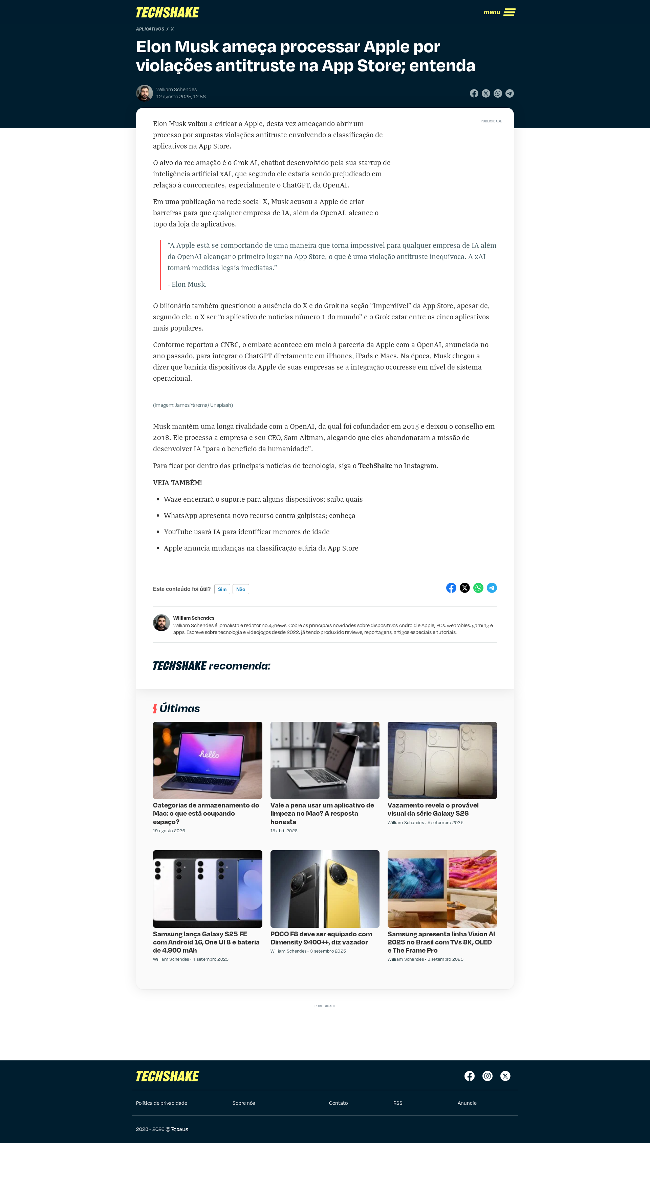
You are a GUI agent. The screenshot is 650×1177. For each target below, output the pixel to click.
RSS (398, 1102)
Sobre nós (244, 1102)
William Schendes (194, 618)
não (240, 589)
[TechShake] (168, 12)
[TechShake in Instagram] (487, 1076)
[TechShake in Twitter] (505, 1076)
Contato (338, 1102)
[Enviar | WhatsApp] (498, 93)
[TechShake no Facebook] (469, 1076)
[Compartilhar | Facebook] (474, 93)
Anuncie (467, 1102)
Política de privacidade (161, 1102)
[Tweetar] (486, 93)
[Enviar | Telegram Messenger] (509, 93)
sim (222, 589)
